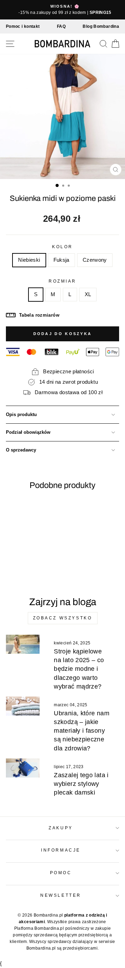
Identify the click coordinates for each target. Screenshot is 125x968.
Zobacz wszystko (62, 618)
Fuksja (61, 260)
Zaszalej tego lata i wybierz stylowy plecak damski (81, 784)
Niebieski (29, 260)
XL (88, 294)
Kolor (62, 246)
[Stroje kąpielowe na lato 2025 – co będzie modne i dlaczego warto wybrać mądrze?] (23, 644)
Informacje (60, 850)
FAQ (61, 26)
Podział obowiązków (28, 432)
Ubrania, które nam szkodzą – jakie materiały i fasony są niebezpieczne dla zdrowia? (81, 731)
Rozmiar (62, 281)
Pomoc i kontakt (23, 26)
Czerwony (95, 260)
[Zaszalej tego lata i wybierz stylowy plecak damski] (23, 768)
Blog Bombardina (101, 26)
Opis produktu (21, 414)
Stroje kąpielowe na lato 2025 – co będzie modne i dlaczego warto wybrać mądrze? (79, 669)
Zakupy (61, 827)
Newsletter (60, 895)
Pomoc (61, 872)
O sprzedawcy (21, 450)
